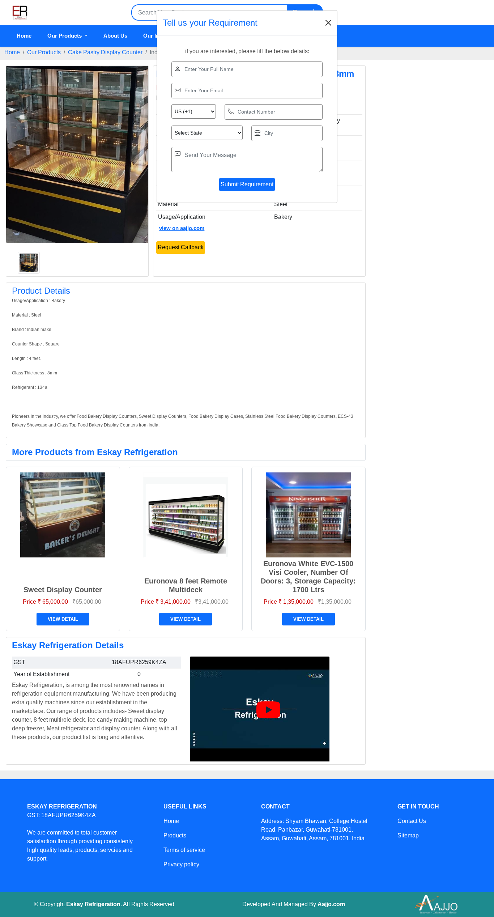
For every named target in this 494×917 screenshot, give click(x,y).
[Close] (328, 23)
